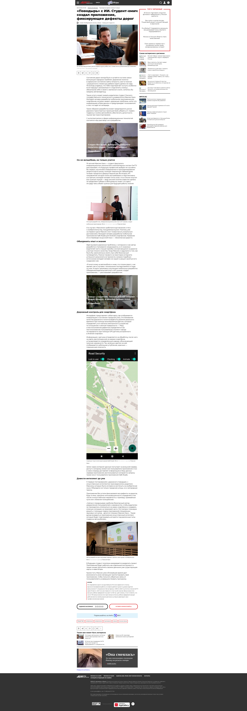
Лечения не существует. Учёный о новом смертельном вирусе (158, 69)
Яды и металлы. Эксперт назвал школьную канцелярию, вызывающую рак (157, 64)
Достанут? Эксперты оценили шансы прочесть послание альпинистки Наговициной (159, 89)
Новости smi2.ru (83, 670)
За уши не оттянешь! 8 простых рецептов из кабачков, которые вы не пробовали (159, 83)
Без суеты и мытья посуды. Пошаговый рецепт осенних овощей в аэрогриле (155, 22)
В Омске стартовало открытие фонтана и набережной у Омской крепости (155, 14)
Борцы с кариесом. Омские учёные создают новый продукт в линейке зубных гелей (111, 298)
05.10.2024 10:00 (81, 8)
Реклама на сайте (96, 676)
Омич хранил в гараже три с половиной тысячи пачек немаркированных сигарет (155, 45)
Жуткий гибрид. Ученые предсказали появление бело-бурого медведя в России (159, 57)
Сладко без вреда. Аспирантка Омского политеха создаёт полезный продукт (109, 145)
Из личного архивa (91, 68)
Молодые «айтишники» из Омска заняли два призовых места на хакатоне (95, 636)
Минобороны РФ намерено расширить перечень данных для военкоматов (157, 126)
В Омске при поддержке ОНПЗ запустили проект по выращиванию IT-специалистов (94, 643)
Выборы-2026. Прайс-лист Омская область (129, 676)
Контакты (147, 676)
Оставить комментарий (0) (124, 606)
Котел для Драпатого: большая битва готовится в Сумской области (158, 119)
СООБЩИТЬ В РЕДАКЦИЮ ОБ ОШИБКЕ (101, 678)
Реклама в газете (109, 676)
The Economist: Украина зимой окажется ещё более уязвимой (156, 100)
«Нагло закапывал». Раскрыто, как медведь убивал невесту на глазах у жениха (158, 76)
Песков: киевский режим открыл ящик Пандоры (157, 112)
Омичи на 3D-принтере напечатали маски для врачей (125, 635)
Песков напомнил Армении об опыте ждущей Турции (158, 106)
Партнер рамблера (107, 703)
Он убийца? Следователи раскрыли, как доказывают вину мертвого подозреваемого (155, 29)
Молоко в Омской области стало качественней (154, 37)
